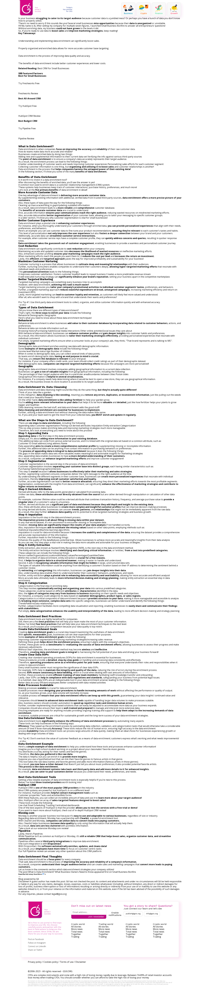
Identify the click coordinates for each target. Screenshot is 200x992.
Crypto (143, 13)
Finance (159, 13)
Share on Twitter (35, 950)
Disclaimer (80, 961)
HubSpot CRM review (95, 810)
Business (128, 13)
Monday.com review (58, 828)
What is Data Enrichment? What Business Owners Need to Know (61, 871)
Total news (76, 931)
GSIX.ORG (67, 971)
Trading (75, 936)
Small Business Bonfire (124, 871)
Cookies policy (50, 961)
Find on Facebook (36, 939)
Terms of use (66, 961)
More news (77, 929)
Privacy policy (34, 961)
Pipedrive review (35, 851)
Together (76, 934)
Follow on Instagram (37, 942)
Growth (174, 13)
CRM (98, 184)
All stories (76, 926)
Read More (38, 874)
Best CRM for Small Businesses (53, 68)
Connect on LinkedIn (37, 946)
